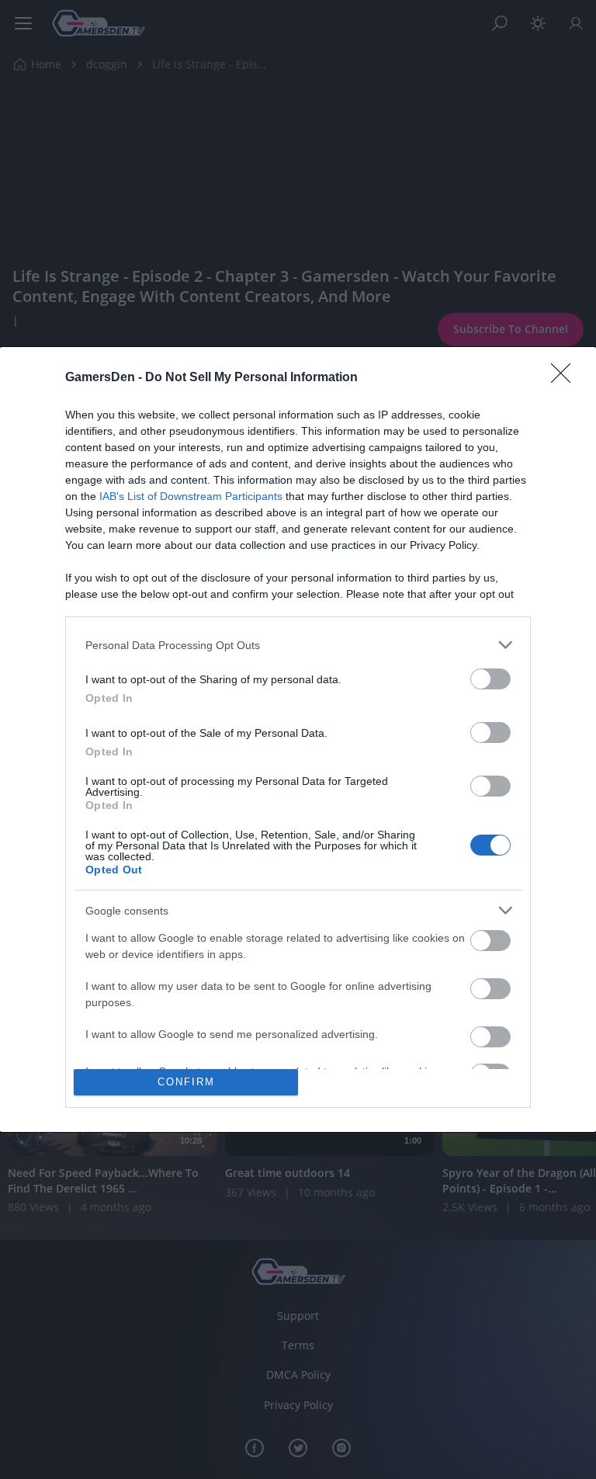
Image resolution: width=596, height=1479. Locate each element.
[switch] (490, 678)
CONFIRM (186, 1082)
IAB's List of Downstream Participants (190, 496)
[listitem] (298, 645)
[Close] (565, 378)
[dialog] (298, 739)
